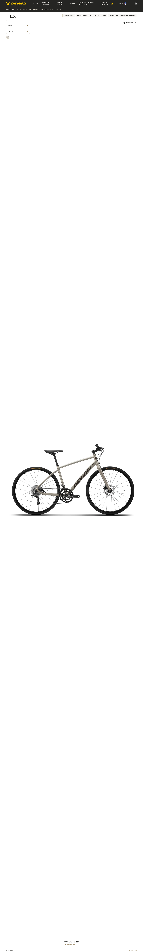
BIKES (35, 3)
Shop (72, 3)
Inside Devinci (60, 3)
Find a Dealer (104, 3)
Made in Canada (45, 3)
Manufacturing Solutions (86, 3)
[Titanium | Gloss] (7, 37)
